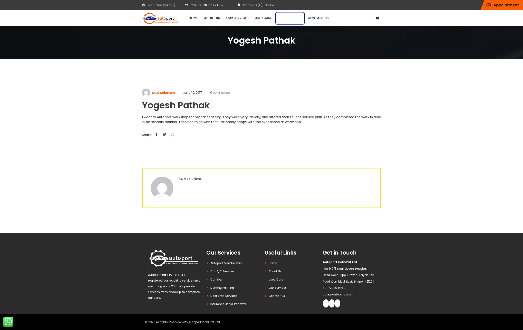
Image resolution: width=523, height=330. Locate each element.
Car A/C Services (222, 271)
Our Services (237, 18)
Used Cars (263, 18)
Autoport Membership (226, 263)
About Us (212, 18)
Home (193, 18)
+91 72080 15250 (215, 5)
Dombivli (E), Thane (258, 5)
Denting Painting (222, 288)
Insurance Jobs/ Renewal (228, 304)
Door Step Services (223, 296)
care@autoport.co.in (337, 294)
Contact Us (318, 18)
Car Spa (216, 279)
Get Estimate (290, 18)
